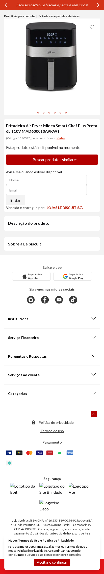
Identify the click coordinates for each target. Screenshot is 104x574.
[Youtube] (59, 300)
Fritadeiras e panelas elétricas (59, 16)
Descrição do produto (28, 223)
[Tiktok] (73, 300)
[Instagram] (31, 300)
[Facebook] (45, 300)
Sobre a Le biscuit (24, 243)
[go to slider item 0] (38, 112)
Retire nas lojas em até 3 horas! (49, 5)
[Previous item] (6, 5)
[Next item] (98, 5)
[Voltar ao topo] (94, 414)
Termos (70, 546)
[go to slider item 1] (43, 112)
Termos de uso (52, 431)
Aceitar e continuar (52, 562)
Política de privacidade (56, 422)
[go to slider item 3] (55, 112)
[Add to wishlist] (92, 27)
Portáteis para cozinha (19, 16)
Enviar (15, 200)
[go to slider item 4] (60, 112)
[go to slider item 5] (66, 112)
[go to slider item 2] (49, 112)
